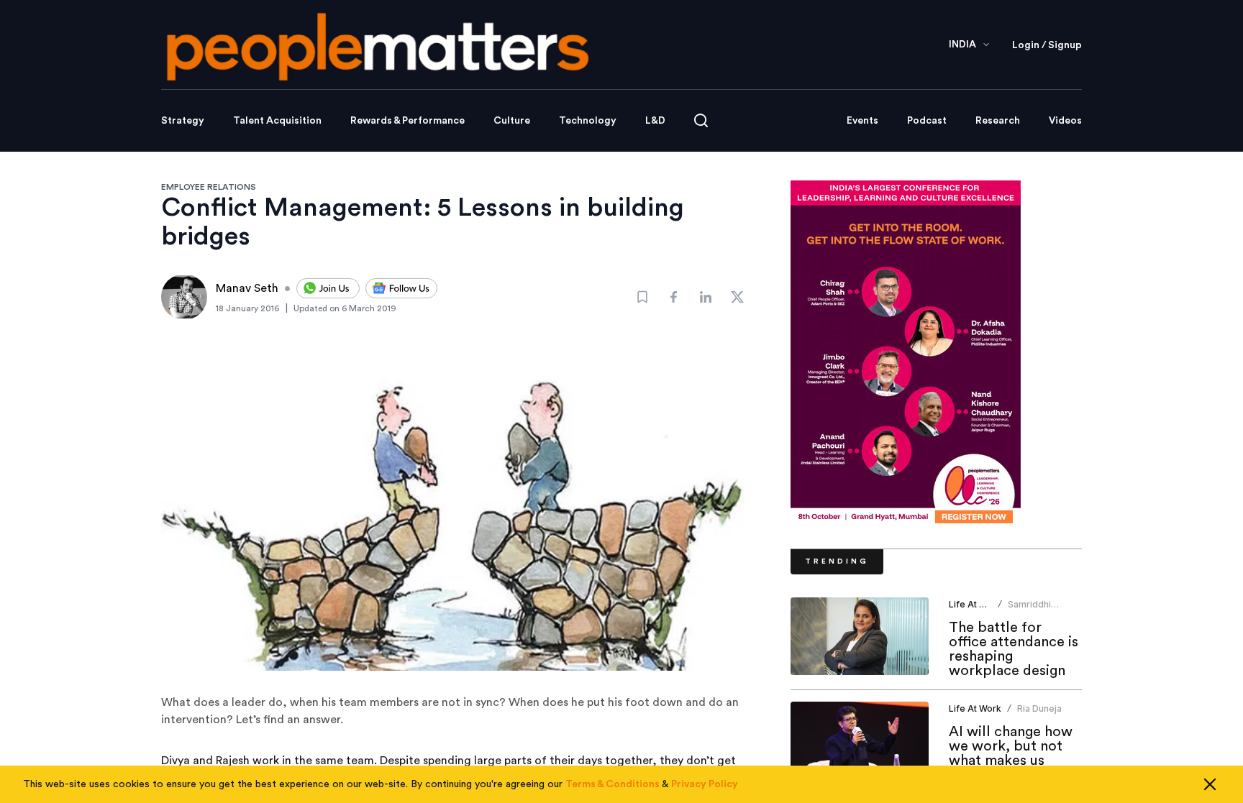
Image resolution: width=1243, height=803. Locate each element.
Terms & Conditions (612, 784)
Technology (587, 121)
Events (862, 121)
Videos (1065, 121)
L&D (655, 121)
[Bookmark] (642, 297)
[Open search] (701, 120)
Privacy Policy (704, 784)
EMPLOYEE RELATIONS (208, 187)
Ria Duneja (1039, 708)
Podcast (927, 121)
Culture (511, 121)
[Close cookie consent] (1210, 784)
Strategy (182, 121)
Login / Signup (1047, 45)
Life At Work (975, 604)
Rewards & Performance (407, 121)
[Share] (674, 297)
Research (997, 121)
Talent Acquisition (277, 121)
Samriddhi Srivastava (1030, 610)
